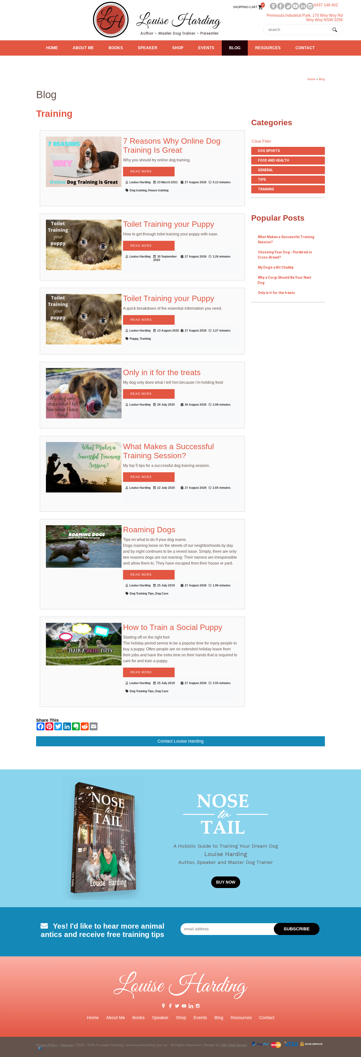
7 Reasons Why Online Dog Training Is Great (172, 145)
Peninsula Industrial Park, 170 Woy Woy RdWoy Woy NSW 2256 (305, 17)
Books (116, 48)
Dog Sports (269, 151)
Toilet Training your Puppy (168, 224)
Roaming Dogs (149, 529)
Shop (177, 48)
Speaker (147, 48)
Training (266, 189)
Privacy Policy (46, 1045)
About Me (83, 48)
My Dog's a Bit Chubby (275, 267)
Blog (234, 48)
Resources (268, 48)
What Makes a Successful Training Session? (286, 239)
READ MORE (141, 171)
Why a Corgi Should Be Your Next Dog (284, 280)
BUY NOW (225, 882)
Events (206, 48)
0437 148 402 (326, 5)
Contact (305, 48)
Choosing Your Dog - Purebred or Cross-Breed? (285, 254)
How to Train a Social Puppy (172, 627)
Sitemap (66, 1045)
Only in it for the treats (276, 293)
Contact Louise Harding (180, 741)
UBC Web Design (233, 1045)
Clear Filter (261, 141)
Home (52, 48)
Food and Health (273, 160)
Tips (262, 180)
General (265, 170)
